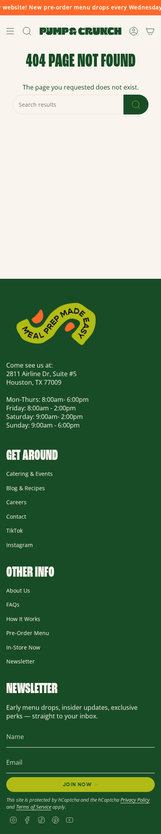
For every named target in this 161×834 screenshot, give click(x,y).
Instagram (19, 545)
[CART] (150, 31)
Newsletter (20, 661)
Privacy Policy (135, 799)
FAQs (13, 604)
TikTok (14, 530)
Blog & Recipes (25, 488)
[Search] (135, 104)
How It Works (23, 619)
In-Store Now (23, 647)
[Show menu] (10, 31)
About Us (18, 590)
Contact (16, 516)
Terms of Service (33, 806)
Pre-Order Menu (27, 633)
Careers (16, 502)
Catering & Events (29, 473)
